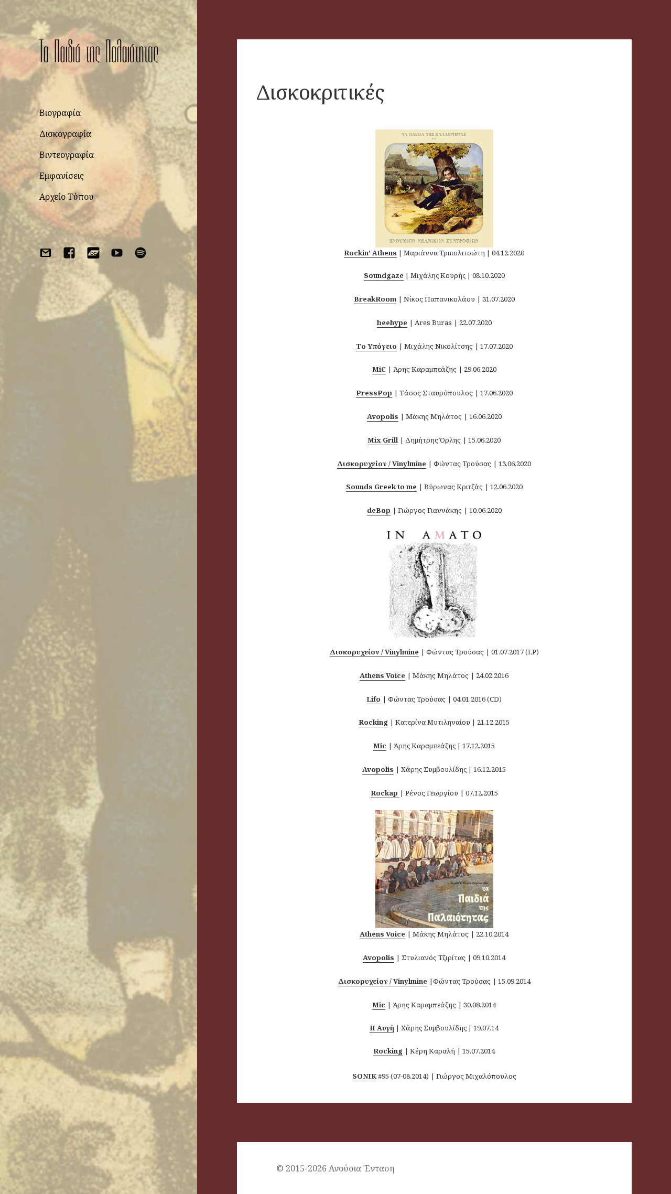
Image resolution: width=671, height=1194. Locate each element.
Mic (379, 745)
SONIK (364, 1076)
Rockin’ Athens (370, 252)
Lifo (373, 699)
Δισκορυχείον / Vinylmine (374, 652)
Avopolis (378, 769)
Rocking (373, 722)
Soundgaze (384, 275)
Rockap (384, 793)
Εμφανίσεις (61, 175)
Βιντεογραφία (66, 154)
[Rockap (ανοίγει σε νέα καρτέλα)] (398, 793)
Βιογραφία (60, 113)
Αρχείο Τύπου (66, 196)
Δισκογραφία (65, 133)
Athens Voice (382, 675)
